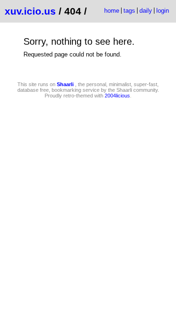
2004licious (117, 95)
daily (145, 11)
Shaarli (65, 84)
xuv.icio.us (30, 11)
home (111, 11)
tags (129, 11)
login (162, 11)
